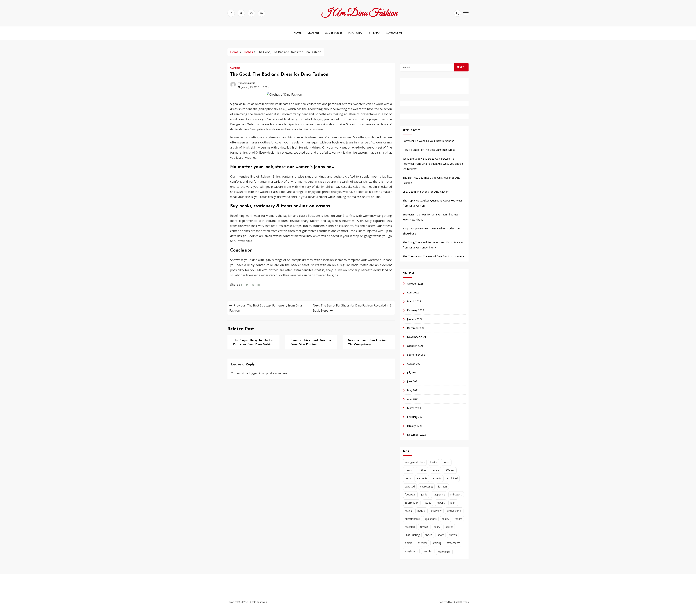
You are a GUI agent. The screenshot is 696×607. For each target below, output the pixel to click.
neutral (421, 510)
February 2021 (415, 417)
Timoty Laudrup (246, 83)
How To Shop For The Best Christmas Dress (429, 149)
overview (436, 510)
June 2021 (413, 381)
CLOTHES (313, 33)
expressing (426, 486)
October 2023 (415, 283)
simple (408, 543)
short (441, 535)
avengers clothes (415, 462)
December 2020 (416, 434)
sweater (427, 551)
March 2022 (414, 301)
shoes (428, 535)
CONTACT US (394, 33)
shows (453, 535)
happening (439, 494)
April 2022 (413, 292)
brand (446, 462)
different (450, 470)
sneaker (422, 543)
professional (454, 510)
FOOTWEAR (355, 33)
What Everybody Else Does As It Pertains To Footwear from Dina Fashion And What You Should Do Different (433, 163)
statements (453, 543)
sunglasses (411, 551)
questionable (412, 518)
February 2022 (415, 310)
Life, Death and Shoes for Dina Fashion (426, 191)
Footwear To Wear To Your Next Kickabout (428, 141)
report (458, 518)
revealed (410, 526)
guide (424, 494)
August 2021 (414, 363)
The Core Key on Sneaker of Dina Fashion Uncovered (434, 256)
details (435, 470)
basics (433, 462)
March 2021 (414, 408)
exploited (452, 478)
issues (427, 502)
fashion (442, 486)
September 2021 (416, 354)
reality (445, 518)
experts (437, 478)
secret (449, 526)
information (412, 502)
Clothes (235, 67)
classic (408, 470)
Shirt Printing (412, 535)
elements (422, 478)
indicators (456, 494)
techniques (444, 551)
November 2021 (416, 337)
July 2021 (412, 372)
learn (453, 502)
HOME (298, 33)
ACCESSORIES (334, 33)
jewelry (441, 502)
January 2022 (414, 319)
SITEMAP (374, 33)
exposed (410, 486)
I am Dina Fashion (360, 13)
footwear (410, 494)
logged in (255, 373)
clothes (422, 470)
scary (437, 526)
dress (408, 478)
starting (436, 543)
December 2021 (416, 328)
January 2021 (414, 425)
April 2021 (413, 399)
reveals (424, 526)
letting (408, 510)
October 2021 (415, 345)
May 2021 (413, 390)
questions (431, 518)
